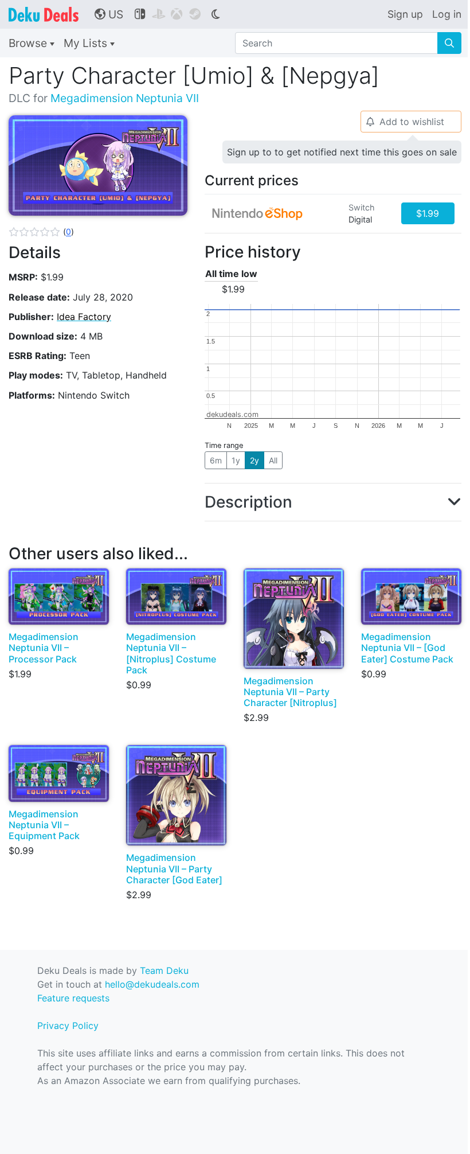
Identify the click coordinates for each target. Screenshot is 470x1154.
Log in (446, 14)
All (273, 460)
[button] (41, 232)
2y (254, 460)
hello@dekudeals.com (152, 984)
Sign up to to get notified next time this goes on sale (342, 152)
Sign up (405, 14)
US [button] (109, 14)
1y (236, 460)
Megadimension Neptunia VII (124, 98)
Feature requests (73, 998)
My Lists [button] (87, 43)
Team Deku (164, 970)
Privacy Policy (68, 1025)
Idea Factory (84, 316)
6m (216, 460)
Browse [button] (29, 43)
